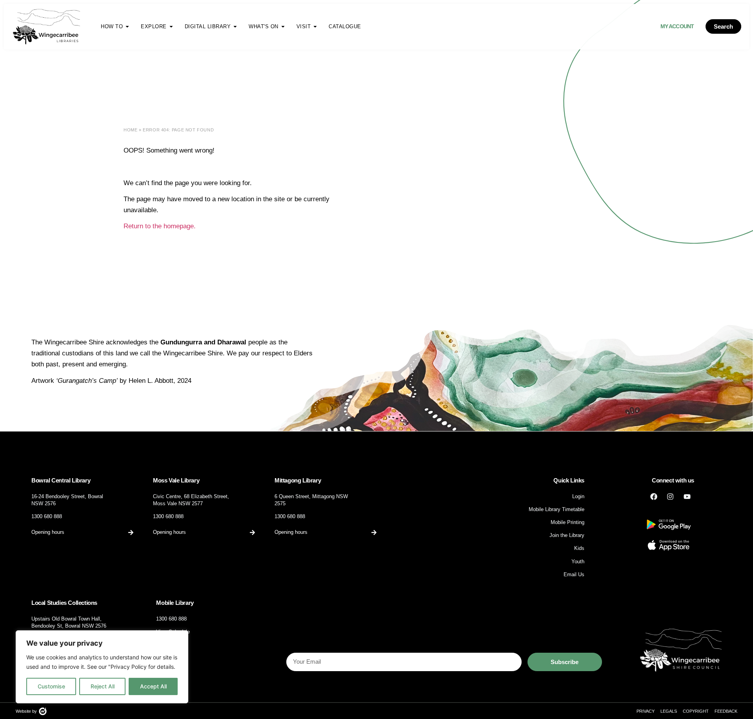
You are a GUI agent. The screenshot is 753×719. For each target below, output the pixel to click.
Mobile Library (174, 602)
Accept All (153, 686)
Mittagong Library (298, 480)
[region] (102, 666)
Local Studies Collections (64, 602)
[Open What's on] (283, 26)
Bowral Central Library (60, 480)
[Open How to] (127, 26)
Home (130, 129)
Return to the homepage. (161, 226)
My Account (677, 26)
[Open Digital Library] (235, 26)
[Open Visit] (315, 26)
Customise (51, 686)
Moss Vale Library (176, 480)
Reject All (103, 686)
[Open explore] (171, 26)
